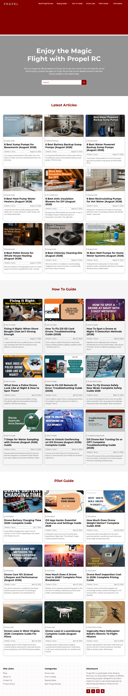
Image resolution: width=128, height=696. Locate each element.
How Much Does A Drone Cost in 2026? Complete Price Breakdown (63, 577)
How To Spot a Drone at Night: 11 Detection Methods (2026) (104, 331)
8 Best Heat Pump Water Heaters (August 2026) (19, 200)
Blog (5, 673)
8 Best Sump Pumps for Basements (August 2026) (20, 146)
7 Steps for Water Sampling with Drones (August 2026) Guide (21, 442)
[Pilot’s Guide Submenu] (110, 3)
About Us (7, 677)
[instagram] (98, 691)
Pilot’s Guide (103, 4)
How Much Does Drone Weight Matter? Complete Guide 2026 (103, 523)
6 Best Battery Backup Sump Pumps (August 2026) (63, 146)
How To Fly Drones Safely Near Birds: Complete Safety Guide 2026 (104, 388)
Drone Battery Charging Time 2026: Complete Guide (22, 521)
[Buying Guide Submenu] (68, 3)
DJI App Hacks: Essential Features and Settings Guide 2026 (63, 523)
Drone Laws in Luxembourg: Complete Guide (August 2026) (63, 634)
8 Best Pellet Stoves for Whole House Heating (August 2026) (18, 256)
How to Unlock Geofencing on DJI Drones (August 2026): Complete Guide (63, 442)
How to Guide (50, 677)
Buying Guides (50, 680)
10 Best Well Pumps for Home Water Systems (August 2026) (105, 254)
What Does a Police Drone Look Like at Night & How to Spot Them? (21, 388)
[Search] (84, 82)
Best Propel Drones (46, 4)
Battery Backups (52, 141)
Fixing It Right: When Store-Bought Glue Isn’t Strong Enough (21, 331)
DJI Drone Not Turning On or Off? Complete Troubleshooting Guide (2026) (104, 443)
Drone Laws (90, 4)
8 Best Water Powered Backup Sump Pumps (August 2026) (101, 147)
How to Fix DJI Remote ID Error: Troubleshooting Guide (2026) (63, 388)
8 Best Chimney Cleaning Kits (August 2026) (63, 254)
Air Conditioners (52, 195)
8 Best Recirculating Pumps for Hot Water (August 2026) (104, 200)
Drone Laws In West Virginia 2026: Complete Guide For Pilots (22, 634)
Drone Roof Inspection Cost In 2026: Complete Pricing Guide (104, 577)
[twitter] (93, 691)
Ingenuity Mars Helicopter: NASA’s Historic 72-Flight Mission (103, 634)
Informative (117, 4)
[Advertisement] (64, 21)
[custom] (102, 691)
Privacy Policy (9, 684)
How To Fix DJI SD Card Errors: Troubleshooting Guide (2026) (60, 331)
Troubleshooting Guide (96, 436)
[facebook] (88, 691)
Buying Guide (62, 4)
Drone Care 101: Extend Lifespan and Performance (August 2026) (21, 577)
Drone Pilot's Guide (95, 381)
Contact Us (7, 680)
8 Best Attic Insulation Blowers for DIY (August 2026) (60, 201)
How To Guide (77, 4)
